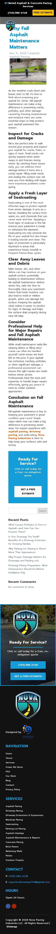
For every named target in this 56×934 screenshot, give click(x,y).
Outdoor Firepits (15, 860)
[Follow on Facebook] (8, 906)
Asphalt (35, 53)
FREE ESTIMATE (43, 12)
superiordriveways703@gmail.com (29, 882)
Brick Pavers (12, 847)
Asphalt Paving (20, 57)
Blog (8, 781)
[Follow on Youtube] (14, 906)
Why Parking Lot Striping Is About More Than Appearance (27, 550)
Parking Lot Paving (16, 829)
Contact (10, 785)
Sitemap (12, 926)
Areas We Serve (14, 767)
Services (10, 763)
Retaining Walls (14, 851)
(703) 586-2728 (17, 13)
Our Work (11, 776)
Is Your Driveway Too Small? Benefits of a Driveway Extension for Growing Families (27, 540)
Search (42, 510)
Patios (9, 856)
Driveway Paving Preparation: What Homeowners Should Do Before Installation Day (27, 569)
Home (9, 754)
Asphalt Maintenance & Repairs (23, 838)
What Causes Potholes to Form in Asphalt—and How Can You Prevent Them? (27, 528)
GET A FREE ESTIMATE (28, 491)
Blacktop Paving (14, 820)
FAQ (8, 772)
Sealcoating (12, 824)
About (9, 758)
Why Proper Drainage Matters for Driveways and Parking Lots (27, 558)
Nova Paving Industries (26, 436)
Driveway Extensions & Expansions (24, 815)
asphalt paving (18, 431)
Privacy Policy (13, 790)
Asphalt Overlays (15, 833)
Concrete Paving (14, 842)
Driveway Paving (14, 811)
